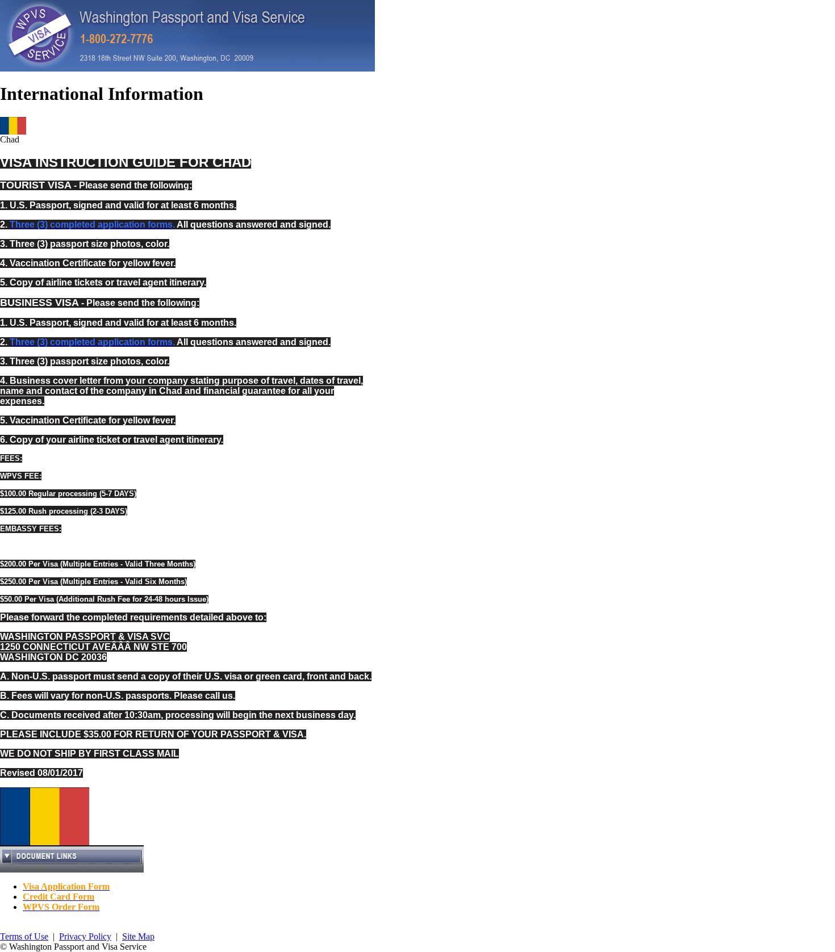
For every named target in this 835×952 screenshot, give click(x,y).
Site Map (138, 936)
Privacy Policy (85, 936)
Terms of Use (24, 936)
